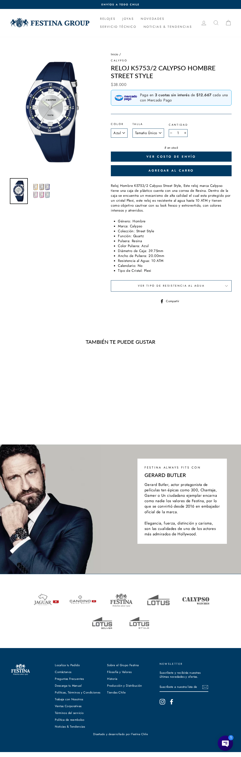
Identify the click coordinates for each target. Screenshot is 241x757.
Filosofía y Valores (119, 672)
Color (117, 124)
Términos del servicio (69, 713)
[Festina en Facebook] (171, 702)
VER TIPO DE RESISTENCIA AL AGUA (171, 286)
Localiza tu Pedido (67, 665)
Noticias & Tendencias (70, 726)
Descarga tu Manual (68, 685)
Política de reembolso (69, 719)
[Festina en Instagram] (162, 702)
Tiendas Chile (116, 692)
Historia (112, 679)
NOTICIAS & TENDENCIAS (168, 26)
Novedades (152, 18)
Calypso (119, 60)
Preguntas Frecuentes (69, 679)
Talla (138, 124)
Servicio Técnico (118, 26)
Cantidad (178, 125)
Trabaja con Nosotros (69, 699)
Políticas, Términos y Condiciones (77, 692)
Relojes (107, 18)
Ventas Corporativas (68, 706)
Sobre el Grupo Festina (123, 665)
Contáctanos (63, 672)
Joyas (128, 18)
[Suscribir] (205, 687)
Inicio (114, 54)
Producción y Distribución (124, 685)
